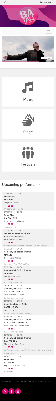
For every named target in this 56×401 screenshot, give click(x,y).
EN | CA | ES (47, 2)
